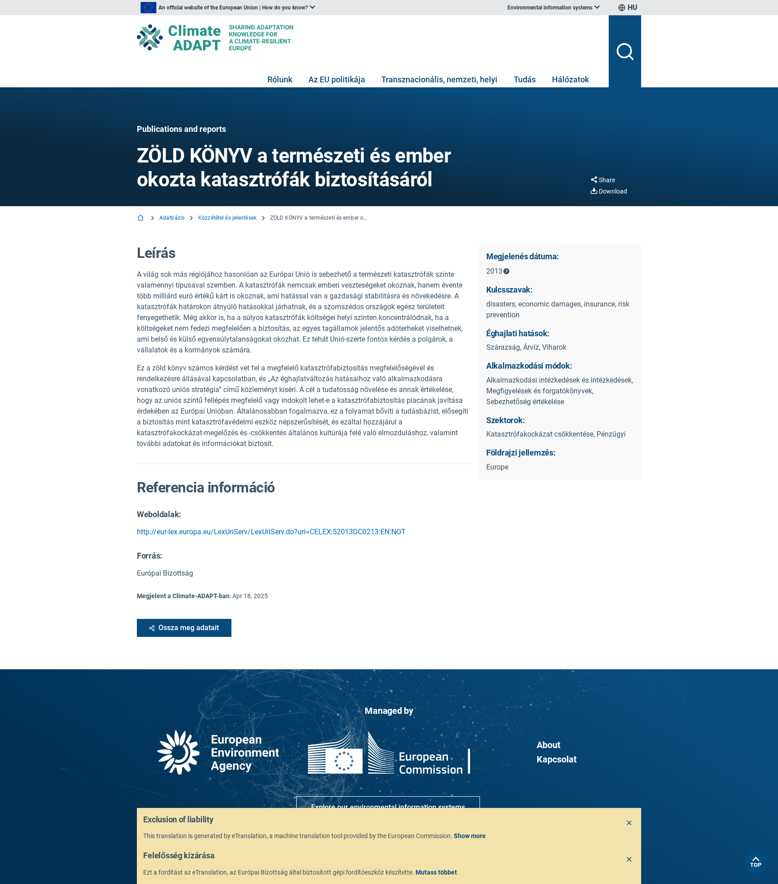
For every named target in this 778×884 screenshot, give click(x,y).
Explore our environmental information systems (388, 807)
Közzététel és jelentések (227, 218)
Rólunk (279, 79)
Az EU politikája (336, 79)
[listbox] (228, 7)
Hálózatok (570, 79)
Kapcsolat (557, 759)
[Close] (629, 823)
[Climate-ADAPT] (369, 37)
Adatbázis (172, 218)
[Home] (141, 218)
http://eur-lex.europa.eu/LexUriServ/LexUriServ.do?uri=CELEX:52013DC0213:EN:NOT (271, 532)
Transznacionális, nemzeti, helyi (439, 79)
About (549, 745)
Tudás (525, 79)
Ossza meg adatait (188, 627)
